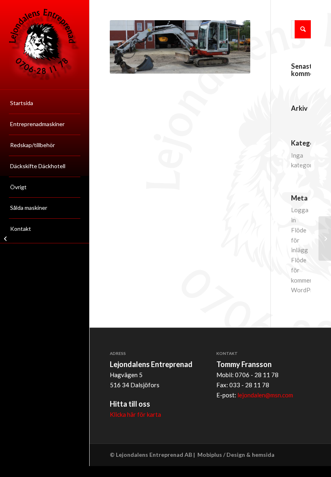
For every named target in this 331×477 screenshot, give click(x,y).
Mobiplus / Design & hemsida (235, 454)
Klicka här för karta (135, 414)
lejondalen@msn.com (265, 395)
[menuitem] (44, 103)
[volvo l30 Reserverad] (6, 238)
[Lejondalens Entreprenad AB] (44, 44)
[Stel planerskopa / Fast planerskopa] (324, 238)
